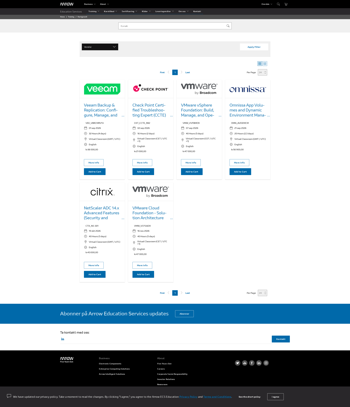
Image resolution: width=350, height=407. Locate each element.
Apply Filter (254, 46)
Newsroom (162, 384)
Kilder (145, 11)
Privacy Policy (188, 396)
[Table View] (264, 63)
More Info (93, 162)
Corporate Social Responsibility (172, 374)
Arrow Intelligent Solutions (112, 374)
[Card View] (259, 63)
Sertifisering (128, 11)
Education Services (71, 11)
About (103, 4)
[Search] (228, 25)
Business (88, 4)
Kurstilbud (109, 11)
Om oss (182, 11)
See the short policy (250, 396)
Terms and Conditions (217, 396)
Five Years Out (164, 363)
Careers (161, 368)
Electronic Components (110, 363)
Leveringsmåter (163, 11)
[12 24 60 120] (263, 72)
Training (92, 11)
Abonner (184, 313)
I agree (275, 396)
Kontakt (197, 11)
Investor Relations (166, 379)
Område (265, 4)
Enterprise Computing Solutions (114, 368)
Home (62, 17)
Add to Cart (94, 171)
